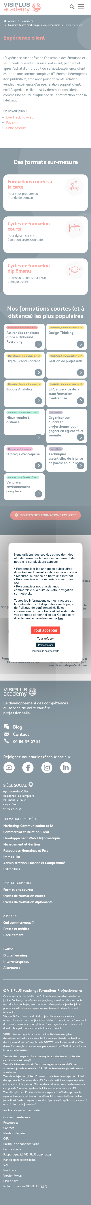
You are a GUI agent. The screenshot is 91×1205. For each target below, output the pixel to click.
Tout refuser (45, 638)
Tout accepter (45, 630)
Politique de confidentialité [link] (45, 651)
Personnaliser (45, 645)
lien (60, 618)
